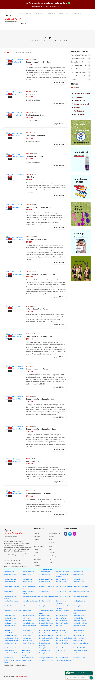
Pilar (50, 559)
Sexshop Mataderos (62, 640)
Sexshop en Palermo (79, 620)
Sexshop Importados (62, 633)
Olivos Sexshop (26, 648)
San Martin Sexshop (10, 633)
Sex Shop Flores (26, 620)
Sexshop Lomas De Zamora (64, 638)
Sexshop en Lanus (44, 615)
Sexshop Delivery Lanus (63, 596)
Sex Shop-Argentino (45, 601)
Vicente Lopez (53, 556)
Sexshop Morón (9, 658)
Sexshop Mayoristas (62, 643)
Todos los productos (35, 41)
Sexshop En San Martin (46, 623)
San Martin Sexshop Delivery (47, 630)
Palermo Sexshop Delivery (81, 643)
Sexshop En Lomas (10, 618)
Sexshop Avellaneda (10, 574)
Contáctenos (77, 14)
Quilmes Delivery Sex (28, 643)
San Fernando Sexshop (46, 635)
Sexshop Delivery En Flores (64, 591)
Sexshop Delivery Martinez (30, 601)
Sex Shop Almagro (9, 625)
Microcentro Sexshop (62, 653)
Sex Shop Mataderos (28, 615)
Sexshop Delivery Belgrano (64, 586)
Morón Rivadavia (54, 543)
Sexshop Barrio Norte (28, 572)
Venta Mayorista (64, 14)
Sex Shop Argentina (62, 623)
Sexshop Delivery (61, 581)
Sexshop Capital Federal (46, 579)
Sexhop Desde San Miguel (81, 591)
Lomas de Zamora (54, 533)
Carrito (23, 23)
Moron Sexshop (26, 650)
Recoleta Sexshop (78, 635)
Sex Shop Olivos (78, 606)
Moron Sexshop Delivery (80, 648)
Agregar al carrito (59, 82)
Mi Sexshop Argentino (62, 658)
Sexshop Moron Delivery (46, 658)
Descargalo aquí (79, 237)
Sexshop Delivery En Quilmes (30, 596)
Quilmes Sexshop (78, 638)
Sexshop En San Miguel (80, 623)
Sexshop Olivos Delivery (46, 660)
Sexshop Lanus (26, 635)
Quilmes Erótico (78, 640)
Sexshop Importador (28, 633)
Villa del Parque (38, 546)
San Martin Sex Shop (10, 635)
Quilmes (51, 536)
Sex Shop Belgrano (61, 620)
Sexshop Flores (60, 630)
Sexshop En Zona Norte (29, 625)
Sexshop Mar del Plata (11, 640)
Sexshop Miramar (44, 648)
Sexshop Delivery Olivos (11, 606)
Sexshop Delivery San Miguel (12, 610)
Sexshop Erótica (27, 630)
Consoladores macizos (80, 58)
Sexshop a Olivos (9, 591)
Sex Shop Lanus (26, 618)
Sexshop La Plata (78, 633)
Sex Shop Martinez (61, 615)
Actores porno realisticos (63, 41)
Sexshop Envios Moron (45, 625)
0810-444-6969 (16, 563)
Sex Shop (59, 625)
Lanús (50, 546)
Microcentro (37, 543)
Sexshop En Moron (78, 618)
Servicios (29, 14)
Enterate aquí (79, 133)
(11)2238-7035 (16, 560)
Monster (80, 79)
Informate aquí (79, 155)
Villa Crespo (37, 559)
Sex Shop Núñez (26, 610)
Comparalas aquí (80, 212)
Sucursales (51, 14)
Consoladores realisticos (80, 69)
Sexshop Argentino (10, 579)
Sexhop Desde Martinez (80, 596)
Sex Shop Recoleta (79, 601)
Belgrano (36, 539)
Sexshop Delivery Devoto (81, 586)
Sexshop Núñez (26, 660)
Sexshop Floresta (78, 630)
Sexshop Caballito (44, 574)
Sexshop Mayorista (10, 643)
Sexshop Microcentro (10, 648)
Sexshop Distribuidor (62, 610)
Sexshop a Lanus (44, 591)
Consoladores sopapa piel (80, 76)
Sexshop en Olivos (9, 620)
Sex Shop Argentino (10, 623)
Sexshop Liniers (26, 638)
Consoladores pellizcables (80, 65)
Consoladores (48, 41)
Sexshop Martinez (27, 640)
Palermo (36, 533)
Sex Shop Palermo (27, 606)
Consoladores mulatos (80, 62)
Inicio (21, 14)
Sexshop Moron (43, 653)
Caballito (36, 549)
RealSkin (76, 87)
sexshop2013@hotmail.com (17, 567)
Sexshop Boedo (26, 574)
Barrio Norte (37, 536)
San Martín (52, 553)
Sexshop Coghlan (27, 581)
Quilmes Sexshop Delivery (46, 638)
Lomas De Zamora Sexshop (64, 660)
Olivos (50, 549)
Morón (51, 539)
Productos (39, 14)
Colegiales (37, 565)
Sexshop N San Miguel (79, 658)
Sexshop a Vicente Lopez (12, 586)
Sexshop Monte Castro (80, 650)
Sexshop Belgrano (9, 572)
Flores (36, 556)
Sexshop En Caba (9, 615)
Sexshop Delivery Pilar (45, 606)
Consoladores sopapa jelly (80, 72)
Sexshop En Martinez (45, 618)
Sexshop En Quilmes (28, 623)
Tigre (50, 562)
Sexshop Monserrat (10, 650)
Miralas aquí (78, 264)
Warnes (36, 562)
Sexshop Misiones (61, 648)
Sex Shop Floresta (61, 618)
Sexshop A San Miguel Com (47, 586)
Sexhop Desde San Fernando (47, 596)
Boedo (36, 553)
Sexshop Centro (78, 579)
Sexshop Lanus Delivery (11, 638)
